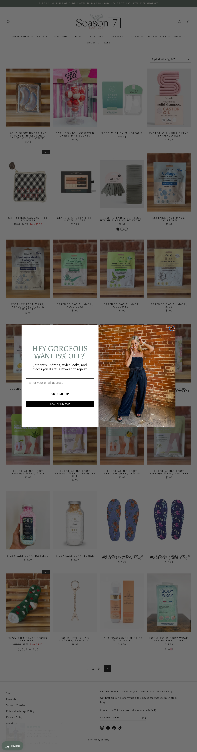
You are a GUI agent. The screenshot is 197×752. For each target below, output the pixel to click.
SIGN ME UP (60, 394)
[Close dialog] (171, 328)
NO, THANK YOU (60, 403)
